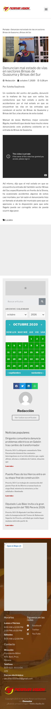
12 (14, 352)
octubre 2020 (25, 324)
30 (36, 366)
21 (25, 359)
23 (37, 359)
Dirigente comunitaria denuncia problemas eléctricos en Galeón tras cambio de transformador (23, 442)
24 (42, 359)
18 (8, 359)
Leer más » (9, 466)
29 (31, 366)
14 (25, 352)
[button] (46, 9)
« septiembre (14, 373)
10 (42, 345)
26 (14, 366)
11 (8, 352)
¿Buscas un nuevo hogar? (25, 703)
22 (31, 359)
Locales (9, 220)
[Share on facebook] (16, 386)
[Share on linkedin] (29, 386)
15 (31, 352)
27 (19, 366)
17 (42, 352)
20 (19, 359)
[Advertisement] (25, 250)
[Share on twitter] (22, 386)
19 (14, 359)
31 (42, 366)
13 (20, 352)
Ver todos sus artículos (25, 417)
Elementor (27, 701)
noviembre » (37, 373)
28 (25, 366)
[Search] (42, 301)
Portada (6, 29)
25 (8, 366)
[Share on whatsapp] (35, 386)
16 (37, 352)
